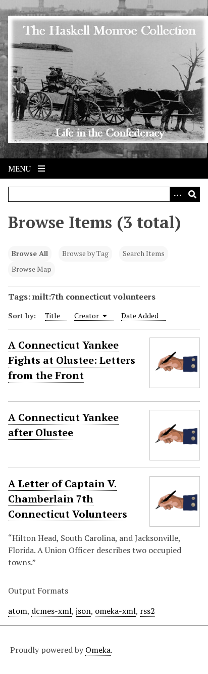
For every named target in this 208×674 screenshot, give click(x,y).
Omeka (98, 649)
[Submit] (192, 194)
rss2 (147, 610)
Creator (87, 315)
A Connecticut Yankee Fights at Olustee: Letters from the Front (71, 360)
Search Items (144, 253)
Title (52, 315)
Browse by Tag (85, 253)
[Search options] (177, 194)
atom (17, 610)
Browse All (30, 253)
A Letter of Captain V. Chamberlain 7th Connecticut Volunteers (67, 499)
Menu (20, 168)
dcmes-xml (51, 610)
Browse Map (31, 269)
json (83, 610)
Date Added (140, 315)
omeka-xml (115, 610)
